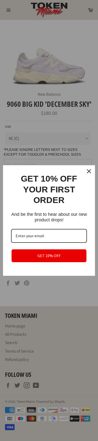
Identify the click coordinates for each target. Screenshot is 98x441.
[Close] (89, 171)
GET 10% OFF (49, 255)
